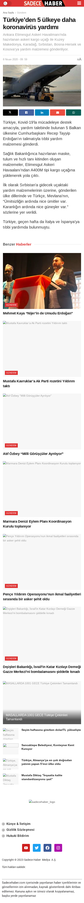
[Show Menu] (79, 3)
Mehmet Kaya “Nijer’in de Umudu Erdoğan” (38, 313)
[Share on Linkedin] (42, 112)
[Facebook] (47, 848)
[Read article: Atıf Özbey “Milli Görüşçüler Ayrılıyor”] (42, 421)
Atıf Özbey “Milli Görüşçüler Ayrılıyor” (33, 454)
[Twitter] (37, 848)
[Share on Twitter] (10, 112)
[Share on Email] (57, 112)
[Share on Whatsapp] (73, 112)
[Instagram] (58, 848)
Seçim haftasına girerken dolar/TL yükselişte (51, 729)
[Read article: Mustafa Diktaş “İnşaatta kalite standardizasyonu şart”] (11, 779)
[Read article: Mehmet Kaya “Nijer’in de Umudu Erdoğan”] (42, 281)
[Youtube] (26, 848)
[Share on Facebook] (26, 112)
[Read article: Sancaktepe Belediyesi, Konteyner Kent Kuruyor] (11, 748)
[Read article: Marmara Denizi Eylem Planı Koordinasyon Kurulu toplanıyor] (42, 489)
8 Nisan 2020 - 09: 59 (15, 59)
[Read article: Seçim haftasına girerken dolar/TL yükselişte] (11, 733)
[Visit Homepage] (44, 3)
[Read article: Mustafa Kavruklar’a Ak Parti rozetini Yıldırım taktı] (42, 349)
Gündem (21, 12)
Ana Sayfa (8, 12)
